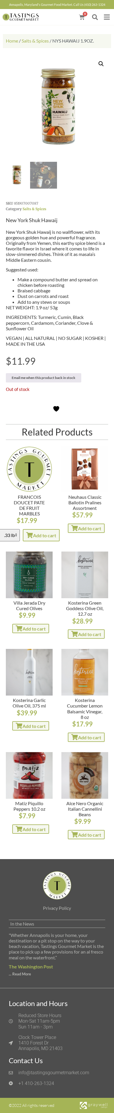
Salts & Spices (35, 40)
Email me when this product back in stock (43, 377)
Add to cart (44, 535)
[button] (95, 17)
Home (12, 40)
